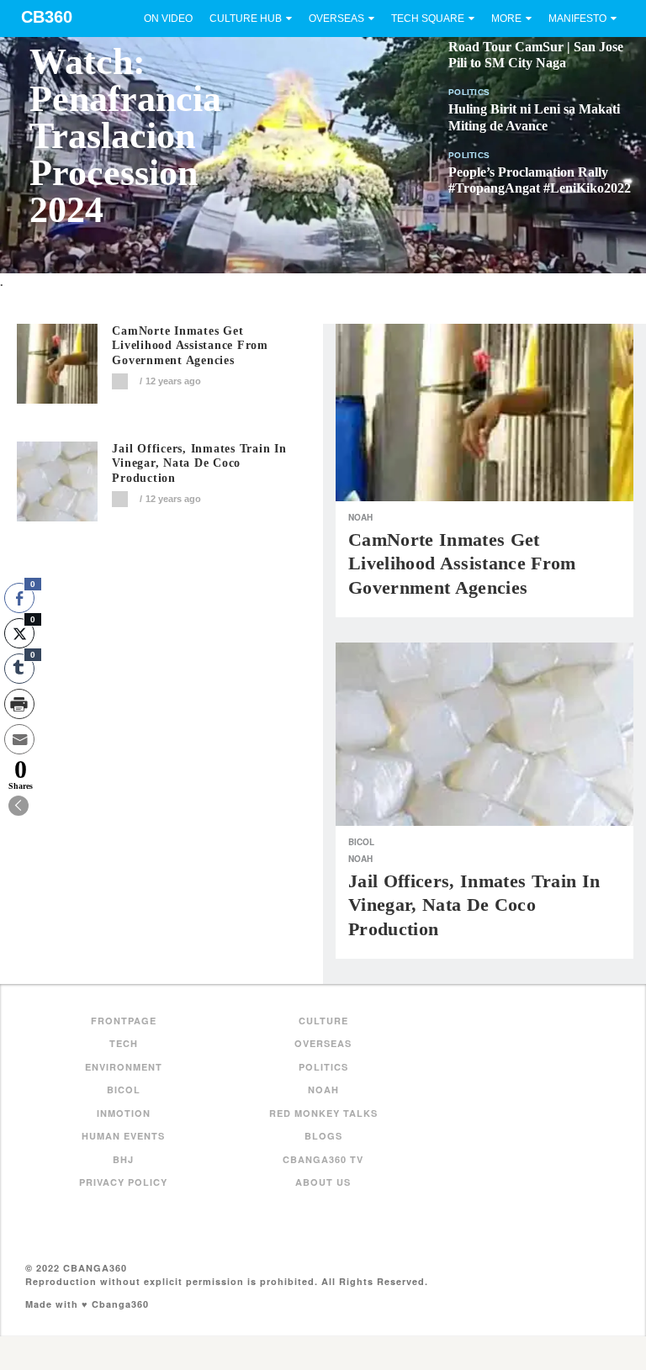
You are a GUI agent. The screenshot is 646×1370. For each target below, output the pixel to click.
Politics (469, 92)
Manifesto (577, 18)
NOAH (360, 517)
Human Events (123, 1135)
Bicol (361, 842)
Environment (123, 1067)
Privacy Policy (123, 1182)
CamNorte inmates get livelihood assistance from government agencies (190, 346)
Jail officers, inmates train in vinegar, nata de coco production (199, 463)
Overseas (336, 18)
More (506, 18)
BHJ (123, 1159)
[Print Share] (19, 704)
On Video (168, 18)
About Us (323, 1182)
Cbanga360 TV (323, 1159)
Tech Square (427, 18)
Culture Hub (245, 18)
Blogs (323, 1135)
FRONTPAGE (123, 1020)
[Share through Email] (19, 739)
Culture (323, 1020)
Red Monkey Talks (323, 1113)
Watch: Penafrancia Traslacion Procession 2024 (125, 135)
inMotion (124, 1113)
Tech (123, 1043)
